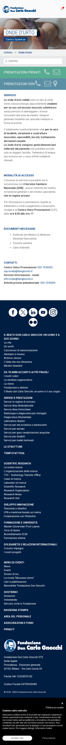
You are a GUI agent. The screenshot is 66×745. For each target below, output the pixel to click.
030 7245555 (45, 267)
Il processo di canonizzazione (21, 350)
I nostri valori (11, 376)
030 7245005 (47, 282)
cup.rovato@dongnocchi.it (18, 271)
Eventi (7, 570)
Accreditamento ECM (15, 534)
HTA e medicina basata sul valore (22, 512)
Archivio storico (12, 358)
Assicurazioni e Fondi (18, 622)
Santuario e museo (14, 354)
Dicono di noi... (12, 574)
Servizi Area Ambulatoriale (18, 405)
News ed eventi (14, 562)
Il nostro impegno (14, 548)
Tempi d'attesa (14, 453)
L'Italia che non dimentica (18, 361)
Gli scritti (9, 346)
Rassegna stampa (16, 610)
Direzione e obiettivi (15, 508)
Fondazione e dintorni (16, 387)
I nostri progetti (12, 552)
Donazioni (9, 595)
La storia (9, 383)
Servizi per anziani (14, 428)
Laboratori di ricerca (15, 482)
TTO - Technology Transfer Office (22, 475)
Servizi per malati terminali (19, 440)
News (7, 566)
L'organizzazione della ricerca (20, 471)
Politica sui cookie (55, 707)
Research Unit (11, 498)
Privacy (9, 629)
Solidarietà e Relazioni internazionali (30, 544)
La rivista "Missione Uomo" (19, 577)
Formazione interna (14, 538)
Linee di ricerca (12, 478)
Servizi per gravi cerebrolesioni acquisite (27, 432)
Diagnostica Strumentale (17, 417)
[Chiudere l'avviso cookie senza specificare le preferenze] (62, 703)
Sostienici (11, 592)
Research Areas (13, 494)
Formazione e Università (20, 522)
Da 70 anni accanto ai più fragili (26, 372)
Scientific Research (17, 463)
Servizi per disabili (14, 436)
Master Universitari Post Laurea (21, 526)
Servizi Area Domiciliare (17, 409)
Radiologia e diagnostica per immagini (25, 413)
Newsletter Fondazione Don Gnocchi (24, 585)
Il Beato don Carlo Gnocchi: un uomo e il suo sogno (32, 391)
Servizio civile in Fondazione (20, 603)
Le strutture (13, 446)
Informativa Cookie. (43, 728)
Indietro (8, 52)
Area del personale (17, 616)
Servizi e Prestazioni (18, 397)
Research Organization (16, 490)
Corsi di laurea (12, 530)
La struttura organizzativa (18, 379)
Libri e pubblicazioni (15, 581)
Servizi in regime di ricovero (19, 401)
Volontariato (10, 599)
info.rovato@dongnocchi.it (18, 278)
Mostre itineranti (13, 365)
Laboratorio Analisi (14, 421)
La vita (7, 342)
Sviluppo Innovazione (19, 504)
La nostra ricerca (13, 467)
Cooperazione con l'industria (20, 516)
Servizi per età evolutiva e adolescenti (25, 424)
